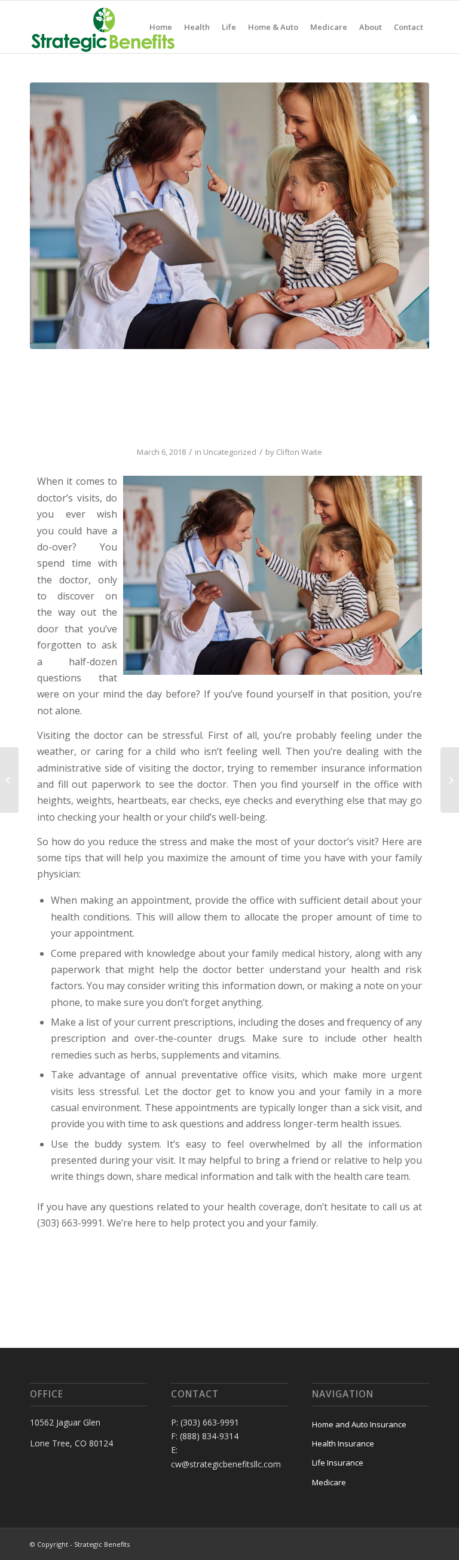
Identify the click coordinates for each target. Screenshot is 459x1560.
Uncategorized (229, 451)
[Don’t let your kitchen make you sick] (449, 780)
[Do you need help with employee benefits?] (9, 780)
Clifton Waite (299, 451)
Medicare (329, 1482)
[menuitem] (160, 27)
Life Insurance (337, 1462)
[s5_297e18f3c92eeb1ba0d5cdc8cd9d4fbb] (229, 215)
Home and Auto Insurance (359, 1424)
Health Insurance (343, 1443)
